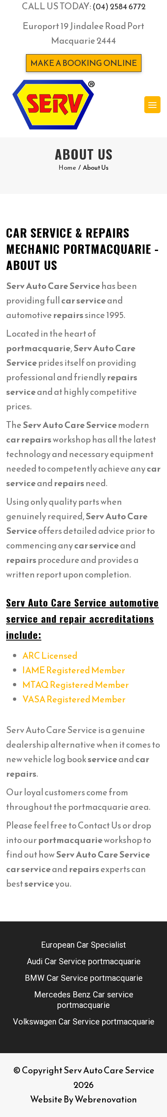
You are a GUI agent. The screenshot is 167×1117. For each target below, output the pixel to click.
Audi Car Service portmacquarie (84, 961)
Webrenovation (106, 1099)
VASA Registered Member (74, 699)
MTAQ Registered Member (75, 684)
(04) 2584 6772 (119, 6)
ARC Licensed (49, 655)
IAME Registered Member (73, 670)
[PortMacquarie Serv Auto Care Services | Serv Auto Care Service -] (53, 104)
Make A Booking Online (83, 63)
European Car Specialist (83, 945)
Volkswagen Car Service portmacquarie (83, 1021)
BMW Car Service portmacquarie (84, 978)
